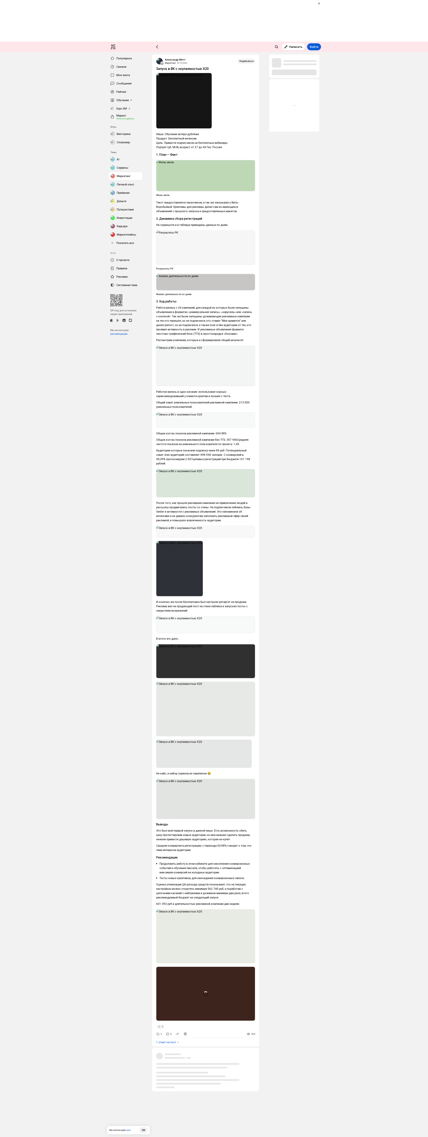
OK (143, 1130)
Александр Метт (175, 59)
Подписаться (246, 61)
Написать (295, 46)
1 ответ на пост (166, 1042)
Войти (314, 46)
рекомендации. (119, 333)
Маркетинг (170, 63)
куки (128, 1130)
